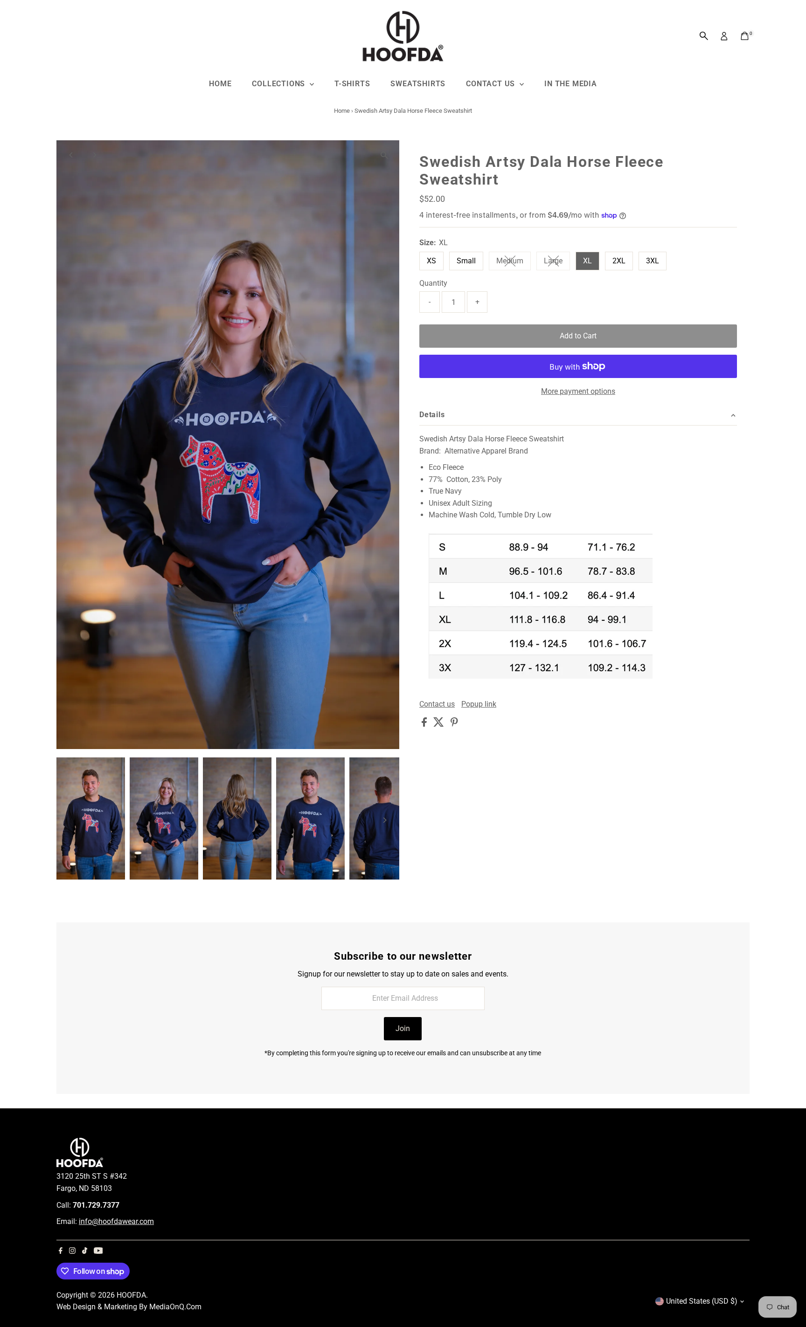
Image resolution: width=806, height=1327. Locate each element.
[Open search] (704, 36)
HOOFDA (131, 1295)
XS (431, 260)
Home (220, 83)
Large (557, 262)
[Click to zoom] (384, 155)
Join (403, 1028)
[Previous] (71, 154)
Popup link (478, 704)
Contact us (437, 704)
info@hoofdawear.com (116, 1221)
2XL (618, 260)
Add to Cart (578, 335)
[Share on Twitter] (439, 724)
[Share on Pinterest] (454, 724)
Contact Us (491, 83)
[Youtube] (98, 1251)
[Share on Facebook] (425, 724)
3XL (652, 260)
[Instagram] (72, 1251)
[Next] (94, 154)
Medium (513, 262)
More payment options (578, 391)
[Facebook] (60, 1251)
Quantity (433, 283)
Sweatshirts (417, 83)
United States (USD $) (701, 1301)
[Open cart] (745, 36)
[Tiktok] (85, 1251)
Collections (279, 83)
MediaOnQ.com (175, 1306)
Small (466, 260)
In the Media (570, 83)
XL (587, 260)
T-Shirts (352, 83)
